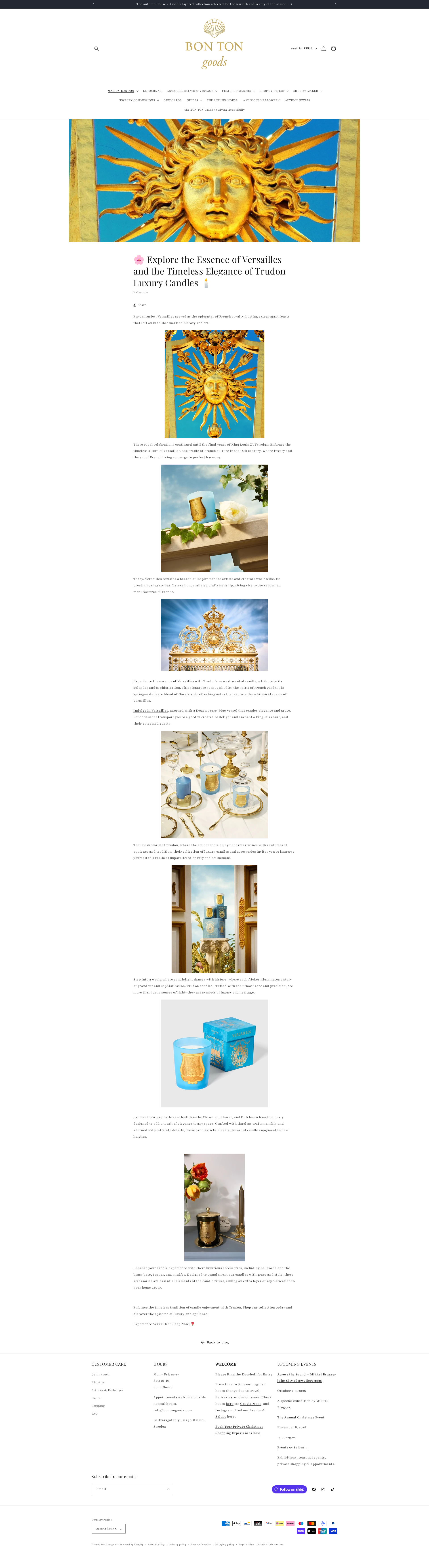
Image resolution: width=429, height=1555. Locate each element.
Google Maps (250, 1403)
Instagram (224, 1410)
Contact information (271, 1544)
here (229, 1403)
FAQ (95, 1414)
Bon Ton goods (110, 1544)
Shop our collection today (264, 1307)
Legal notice (246, 1544)
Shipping (98, 1406)
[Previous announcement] (93, 4)
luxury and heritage (237, 992)
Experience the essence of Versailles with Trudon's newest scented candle (194, 681)
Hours (96, 1398)
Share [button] (142, 305)
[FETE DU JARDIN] (214, 1207)
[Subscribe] (167, 1489)
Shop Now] (180, 1324)
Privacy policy (178, 1544)
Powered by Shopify (132, 1544)
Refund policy (156, 1544)
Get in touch (100, 1374)
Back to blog (218, 1342)
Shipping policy (225, 1544)
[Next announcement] (336, 4)
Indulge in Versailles (150, 710)
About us (98, 1382)
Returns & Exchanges (107, 1390)
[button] (96, 49)
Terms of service (201, 1544)
